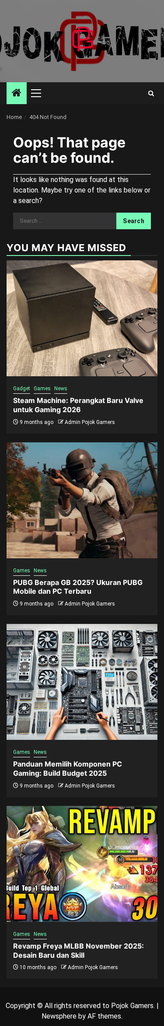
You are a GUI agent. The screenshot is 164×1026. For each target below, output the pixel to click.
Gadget (21, 388)
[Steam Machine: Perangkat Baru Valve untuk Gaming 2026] (82, 318)
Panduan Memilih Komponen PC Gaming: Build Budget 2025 (67, 768)
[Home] (16, 94)
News (60, 388)
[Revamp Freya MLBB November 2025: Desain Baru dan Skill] (82, 864)
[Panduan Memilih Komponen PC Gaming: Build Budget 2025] (82, 682)
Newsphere (59, 1016)
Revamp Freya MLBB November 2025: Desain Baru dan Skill (78, 950)
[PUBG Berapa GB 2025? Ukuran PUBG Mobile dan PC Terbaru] (82, 500)
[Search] (151, 93)
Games (42, 388)
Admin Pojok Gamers (90, 422)
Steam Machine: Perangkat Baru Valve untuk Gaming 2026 (78, 405)
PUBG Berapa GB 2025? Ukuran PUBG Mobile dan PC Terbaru (78, 587)
